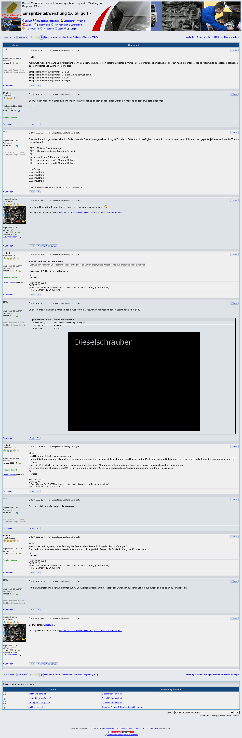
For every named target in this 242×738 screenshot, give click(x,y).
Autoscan (48, 624)
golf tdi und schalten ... (38, 694)
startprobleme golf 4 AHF (39, 698)
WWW (44, 246)
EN (72, 29)
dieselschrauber (9, 282)
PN (38, 86)
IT (76, 29)
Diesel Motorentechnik (112, 694)
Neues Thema (9, 37)
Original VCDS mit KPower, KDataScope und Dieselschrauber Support (90, 213)
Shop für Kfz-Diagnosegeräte (150, 728)
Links (82, 21)
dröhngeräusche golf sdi (39, 703)
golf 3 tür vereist (35, 707)
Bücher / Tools (43, 25)
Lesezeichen (69, 21)
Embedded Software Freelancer (129, 728)
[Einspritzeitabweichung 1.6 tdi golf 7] (134, 381)
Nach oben (8, 86)
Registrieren (48, 29)
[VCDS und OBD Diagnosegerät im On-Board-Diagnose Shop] (11, 20)
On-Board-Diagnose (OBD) (85, 37)
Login (60, 29)
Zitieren (234, 50)
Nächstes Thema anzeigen (226, 37)
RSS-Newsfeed (32, 29)
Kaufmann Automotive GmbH (110, 728)
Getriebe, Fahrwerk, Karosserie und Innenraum (123, 707)
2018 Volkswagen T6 (11, 237)
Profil (32, 86)
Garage (29, 25)
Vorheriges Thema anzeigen (199, 37)
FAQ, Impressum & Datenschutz (68, 25)
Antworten (23, 37)
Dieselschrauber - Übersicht (57, 37)
